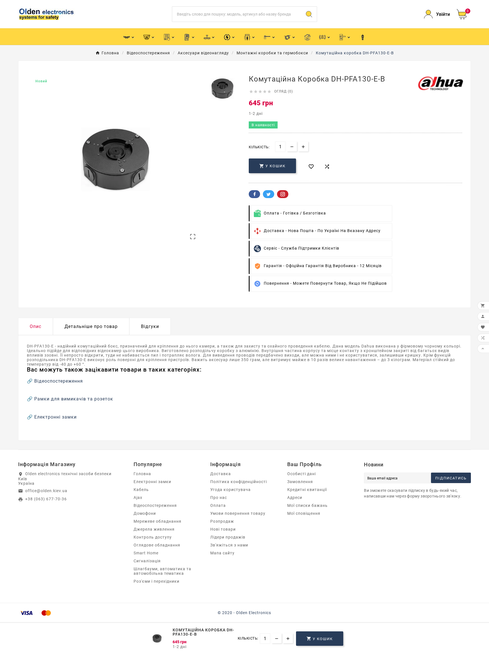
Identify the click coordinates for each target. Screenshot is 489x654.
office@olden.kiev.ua (46, 490)
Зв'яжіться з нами (229, 545)
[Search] (309, 14)
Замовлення (300, 481)
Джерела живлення (154, 529)
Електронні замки (55, 417)
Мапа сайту (222, 553)
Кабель (141, 489)
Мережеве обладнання (157, 521)
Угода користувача (230, 489)
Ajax (138, 497)
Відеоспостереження (58, 381)
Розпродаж (222, 521)
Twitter (268, 194)
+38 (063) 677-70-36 (46, 499)
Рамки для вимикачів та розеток (73, 399)
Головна (142, 473)
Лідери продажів (227, 537)
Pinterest (282, 194)
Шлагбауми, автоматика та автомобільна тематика (162, 571)
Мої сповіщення (303, 513)
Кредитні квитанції (307, 489)
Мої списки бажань (307, 505)
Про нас (218, 497)
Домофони (145, 513)
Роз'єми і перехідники (156, 581)
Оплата (218, 505)
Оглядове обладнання (157, 545)
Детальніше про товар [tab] (91, 326)
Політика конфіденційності (238, 481)
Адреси (294, 497)
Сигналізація (147, 561)
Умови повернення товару (237, 513)
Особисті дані (301, 473)
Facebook (254, 194)
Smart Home (146, 553)
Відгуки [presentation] (150, 326)
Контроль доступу (153, 537)
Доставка (220, 473)
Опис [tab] (35, 326)
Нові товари (223, 529)
